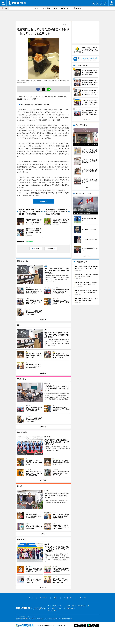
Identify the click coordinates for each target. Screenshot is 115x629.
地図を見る (43, 201)
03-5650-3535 (25, 99)
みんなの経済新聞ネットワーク (24, 625)
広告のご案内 (52, 610)
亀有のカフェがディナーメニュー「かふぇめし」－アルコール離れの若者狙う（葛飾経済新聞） (29, 212)
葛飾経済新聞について (55, 606)
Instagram (101, 3)
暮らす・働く (65, 8)
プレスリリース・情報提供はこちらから (78, 606)
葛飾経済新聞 (17, 3)
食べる (36, 8)
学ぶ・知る (77, 8)
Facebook (93, 3)
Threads (105, 3)
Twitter (97, 3)
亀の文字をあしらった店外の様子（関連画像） (36, 104)
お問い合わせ (71, 608)
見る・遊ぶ (46, 8)
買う (55, 8)
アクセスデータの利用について (57, 608)
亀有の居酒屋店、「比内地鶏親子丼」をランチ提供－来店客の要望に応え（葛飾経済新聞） (56, 212)
